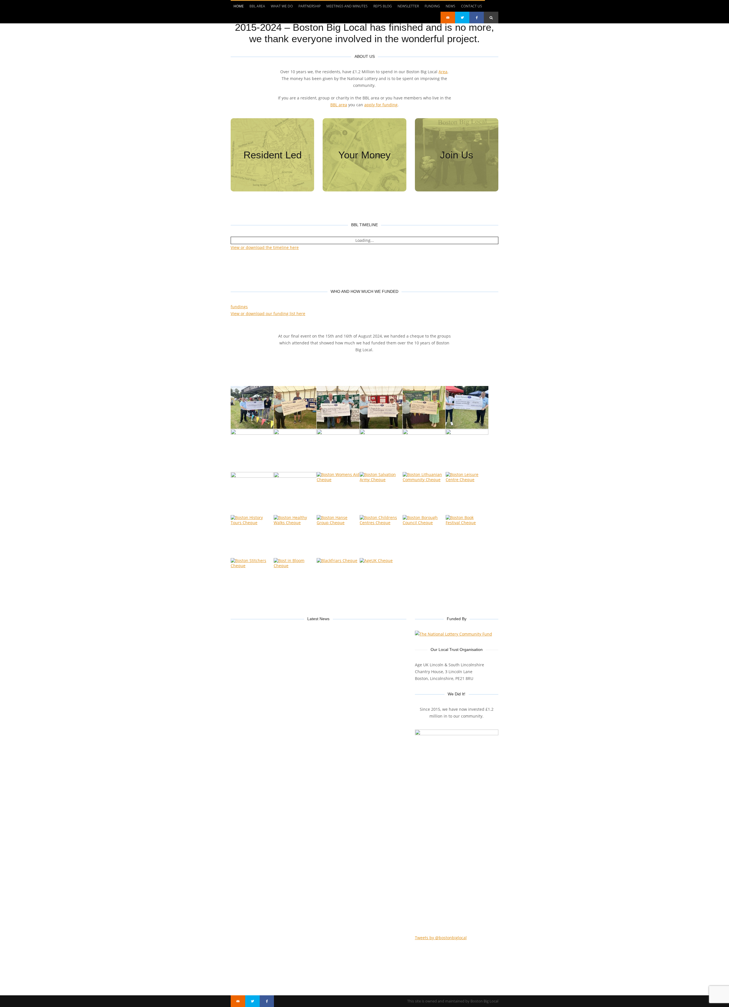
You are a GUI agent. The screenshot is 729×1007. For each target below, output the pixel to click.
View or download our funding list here (268, 313)
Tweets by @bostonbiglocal (441, 937)
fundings (239, 306)
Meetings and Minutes (347, 6)
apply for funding (381, 104)
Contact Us (471, 6)
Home (239, 6)
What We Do (282, 6)
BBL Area (257, 6)
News (450, 6)
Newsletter (408, 6)
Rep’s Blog (382, 6)
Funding (432, 6)
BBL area (338, 104)
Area (443, 71)
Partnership (309, 6)
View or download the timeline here (265, 247)
